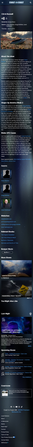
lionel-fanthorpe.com (7, 227)
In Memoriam (4, 421)
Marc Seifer (19, 374)
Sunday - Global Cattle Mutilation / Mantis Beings (18, 366)
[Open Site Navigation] (2, 2)
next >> (29, 298)
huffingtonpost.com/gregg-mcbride (10, 224)
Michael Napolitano (10, 374)
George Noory (11, 22)
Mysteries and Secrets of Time (9, 243)
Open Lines (16, 355)
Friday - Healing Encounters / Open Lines (16, 353)
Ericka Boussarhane (17, 337)
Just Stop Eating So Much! (8, 237)
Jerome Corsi (11, 161)
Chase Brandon (10, 24)
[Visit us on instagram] (19, 407)
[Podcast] (30, 314)
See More (6, 252)
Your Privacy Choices (7, 437)
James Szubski (19, 362)
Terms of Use (5, 434)
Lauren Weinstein (26, 159)
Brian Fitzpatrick (9, 368)
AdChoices (4, 442)
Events (3, 424)
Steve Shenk (4, 161)
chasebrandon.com (6, 219)
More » (30, 346)
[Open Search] (30, 2)
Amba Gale (9, 337)
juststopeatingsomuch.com (8, 221)
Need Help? (4, 426)
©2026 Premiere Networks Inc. (20, 411)
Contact (3, 429)
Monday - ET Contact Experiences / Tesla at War (18, 372)
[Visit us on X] (14, 407)
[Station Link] (16, 2)
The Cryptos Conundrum (7, 235)
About (3, 418)
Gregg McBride (19, 24)
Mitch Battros (17, 159)
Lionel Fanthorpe (26, 136)
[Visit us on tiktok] (22, 407)
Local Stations (5, 416)
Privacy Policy (5, 432)
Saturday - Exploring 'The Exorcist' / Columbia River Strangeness (17, 360)
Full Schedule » (27, 377)
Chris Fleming (8, 355)
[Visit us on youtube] (16, 407)
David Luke (18, 368)
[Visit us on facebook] (11, 407)
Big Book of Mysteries (7, 240)
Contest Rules (5, 440)
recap (25, 97)
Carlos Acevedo (9, 362)
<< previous (5, 278)
